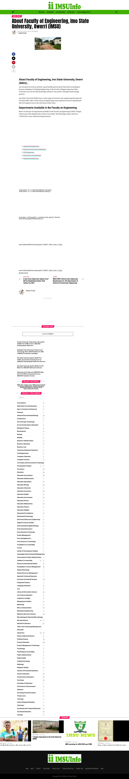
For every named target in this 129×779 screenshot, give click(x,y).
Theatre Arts (21, 696)
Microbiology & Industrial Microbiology (30, 617)
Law (18, 589)
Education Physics (23, 507)
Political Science (22, 639)
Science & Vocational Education (27, 671)
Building (19, 437)
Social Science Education (25, 677)
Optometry (20, 633)
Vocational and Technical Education (28, 708)
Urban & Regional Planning (26, 702)
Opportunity (71, 12)
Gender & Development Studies (27, 551)
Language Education (24, 586)
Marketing (20, 604)
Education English (23, 494)
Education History (23, 500)
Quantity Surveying (23, 661)
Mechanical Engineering (31, 158)
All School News (60, 12)
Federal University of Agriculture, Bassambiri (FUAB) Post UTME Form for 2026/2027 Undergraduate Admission (30, 343)
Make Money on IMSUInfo (91, 768)
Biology (19, 434)
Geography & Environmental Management (31, 554)
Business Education (23, 444)
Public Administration (24, 655)
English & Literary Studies (25, 522)
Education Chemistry (24, 488)
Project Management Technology (28, 645)
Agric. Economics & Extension (27, 409)
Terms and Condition (68, 768)
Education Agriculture (24, 482)
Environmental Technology (26, 532)
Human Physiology (23, 570)
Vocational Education (24, 711)
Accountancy (21, 403)
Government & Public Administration (29, 557)
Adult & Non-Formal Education (27, 406)
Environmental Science (24, 529)
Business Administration (25, 441)
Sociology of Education (24, 683)
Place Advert (46, 768)
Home (27, 768)
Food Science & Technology (32, 155)
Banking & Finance (23, 428)
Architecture (21, 418)
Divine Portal (22, 33)
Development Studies (24, 466)
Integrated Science (23, 582)
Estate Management (24, 535)
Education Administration (25, 478)
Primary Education (23, 642)
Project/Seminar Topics (83, 12)
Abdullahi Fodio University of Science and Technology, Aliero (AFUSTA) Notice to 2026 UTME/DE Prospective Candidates (30, 351)
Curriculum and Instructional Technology (30, 463)
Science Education (23, 674)
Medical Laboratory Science (26, 614)
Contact (38, 768)
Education (20, 472)
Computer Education (24, 456)
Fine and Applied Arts (24, 538)
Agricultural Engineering (31, 146)
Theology (20, 699)
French (19, 548)
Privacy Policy (56, 768)
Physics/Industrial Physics (25, 636)
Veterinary (20, 705)
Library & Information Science (27, 592)
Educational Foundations (25, 513)
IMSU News (41, 12)
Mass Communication (24, 608)
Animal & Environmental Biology (27, 415)
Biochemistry (21, 431)
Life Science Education (24, 595)
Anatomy (20, 412)
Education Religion (23, 510)
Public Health (21, 658)
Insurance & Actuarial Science (27, 579)
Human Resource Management (27, 573)
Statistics (20, 689)
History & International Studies (27, 563)
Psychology (21, 648)
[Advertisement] (51, 64)
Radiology (20, 664)
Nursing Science (22, 620)
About (32, 768)
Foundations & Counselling (26, 545)
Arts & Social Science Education (27, 425)
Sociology (20, 680)
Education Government (24, 497)
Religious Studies (23, 667)
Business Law (21, 447)
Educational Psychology (25, 516)
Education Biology (23, 485)
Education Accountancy (25, 475)
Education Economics (24, 491)
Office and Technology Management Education (29, 628)
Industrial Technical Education (27, 576)
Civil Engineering (28, 152)
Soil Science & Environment (26, 686)
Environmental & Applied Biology (28, 526)
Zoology (20, 715)
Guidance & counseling (24, 560)
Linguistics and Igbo (23, 598)
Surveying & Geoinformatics (26, 693)
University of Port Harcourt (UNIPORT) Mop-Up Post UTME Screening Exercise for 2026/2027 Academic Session (30, 374)
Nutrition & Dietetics (24, 623)
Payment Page (79, 768)
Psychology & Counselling (25, 652)
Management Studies (24, 601)
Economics (20, 469)
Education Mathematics (25, 504)
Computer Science (23, 459)
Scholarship (50, 12)
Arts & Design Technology (25, 422)
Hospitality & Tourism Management (28, 567)
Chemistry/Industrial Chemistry (27, 450)
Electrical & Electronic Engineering (34, 149)
